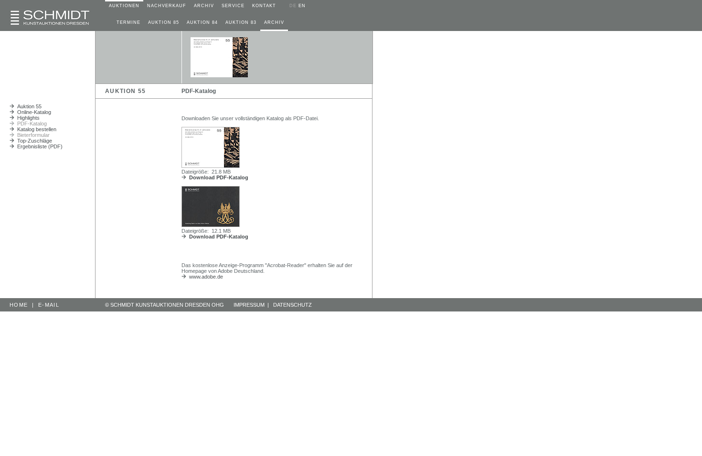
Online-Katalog (32, 112)
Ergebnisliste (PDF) (38, 146)
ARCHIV (204, 5)
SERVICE (233, 5)
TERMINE (128, 22)
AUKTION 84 (202, 22)
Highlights (27, 118)
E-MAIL (48, 305)
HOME (19, 305)
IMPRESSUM (249, 305)
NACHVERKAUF (166, 5)
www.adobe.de (204, 277)
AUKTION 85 (163, 22)
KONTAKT (264, 5)
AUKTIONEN (124, 5)
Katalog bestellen (35, 129)
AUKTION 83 (240, 22)
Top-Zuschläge (33, 141)
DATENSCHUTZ (292, 305)
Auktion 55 (28, 106)
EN (302, 5)
